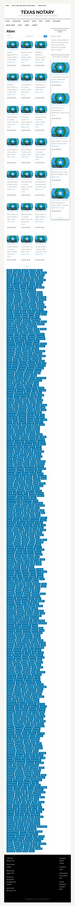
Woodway (10, 848)
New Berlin (18, 633)
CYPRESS (10, 393)
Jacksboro (26, 518)
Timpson (24, 797)
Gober (27, 461)
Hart (16, 483)
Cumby (35, 390)
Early (39, 412)
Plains (18, 672)
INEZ (24, 513)
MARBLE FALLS (29, 586)
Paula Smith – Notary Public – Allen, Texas (32, 244)
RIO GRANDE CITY (12, 704)
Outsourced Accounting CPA (63, 875)
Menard (18, 601)
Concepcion (28, 373)
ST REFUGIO (11, 770)
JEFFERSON (24, 520)
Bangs (40, 292)
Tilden (17, 797)
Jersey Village (34, 520)
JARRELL (43, 518)
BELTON (22, 304)
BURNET (17, 336)
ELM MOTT (39, 422)
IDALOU (9, 513)
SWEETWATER (11, 785)
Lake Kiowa (31, 549)
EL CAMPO (22, 419)
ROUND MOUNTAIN (19, 716)
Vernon (41, 809)
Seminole (10, 745)
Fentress (19, 434)
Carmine (43, 344)
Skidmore (19, 755)
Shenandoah (11, 750)
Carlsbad (36, 344)
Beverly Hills (41, 307)
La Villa (24, 544)
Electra (9, 422)
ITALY (38, 515)
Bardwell (10, 294)
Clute (9, 366)
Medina (31, 598)
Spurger (25, 767)
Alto (8, 275)
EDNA (9, 419)
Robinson (43, 706)
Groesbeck (10, 473)
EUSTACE (22, 427)
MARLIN (18, 589)
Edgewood (22, 417)
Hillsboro (40, 495)
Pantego (25, 660)
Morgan (9, 616)
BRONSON (16, 324)
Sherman (29, 750)
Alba (15, 272)
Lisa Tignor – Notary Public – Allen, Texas (46, 82)
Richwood (30, 701)
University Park (36, 804)
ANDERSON (18, 277)
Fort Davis (10, 442)
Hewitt (9, 493)
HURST (27, 510)
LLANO (18, 571)
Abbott (9, 270)
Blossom (10, 314)
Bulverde (10, 334)
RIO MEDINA (32, 704)
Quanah (24, 689)
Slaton (26, 755)
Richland (35, 699)
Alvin (26, 275)
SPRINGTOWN (11, 767)
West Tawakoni (42, 826)
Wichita (41, 836)
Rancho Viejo (31, 692)
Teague (9, 790)
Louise (26, 576)
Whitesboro (10, 836)
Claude (42, 361)
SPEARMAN (20, 763)
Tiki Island (10, 797)
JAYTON (16, 520)
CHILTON (42, 356)
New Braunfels (37, 633)
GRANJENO (41, 468)
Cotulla (9, 383)
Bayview (9, 299)
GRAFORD (41, 464)
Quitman (17, 692)
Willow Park (28, 839)
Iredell (27, 515)
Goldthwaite (41, 461)
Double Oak (23, 407)
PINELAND (27, 669)
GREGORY (38, 471)
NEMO (42, 630)
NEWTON (37, 638)
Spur (19, 767)
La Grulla (25, 542)
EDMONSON (40, 417)
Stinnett (37, 772)
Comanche (29, 370)
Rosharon (35, 714)
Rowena (9, 718)
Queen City (32, 689)
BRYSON (43, 329)
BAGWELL (10, 290)
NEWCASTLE (28, 638)
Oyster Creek (17, 655)
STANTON (10, 772)
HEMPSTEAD (11, 491)
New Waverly (11, 638)
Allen (38, 272)
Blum (25, 314)
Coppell (33, 375)
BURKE (32, 334)
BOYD (37, 317)
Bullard (37, 331)
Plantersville (40, 672)
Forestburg (24, 439)
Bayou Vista (33, 297)
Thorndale (10, 794)
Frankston (17, 444)
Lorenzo (40, 574)
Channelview (28, 353)
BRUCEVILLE (22, 329)
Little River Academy (13, 569)
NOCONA (25, 640)
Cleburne (23, 363)
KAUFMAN (33, 527)
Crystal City (21, 390)
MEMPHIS (10, 601)
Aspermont (15, 285)
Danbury (40, 395)
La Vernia (17, 544)
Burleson (10, 336)
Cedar (18, 348)
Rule (31, 718)
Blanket (16, 312)
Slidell (32, 755)
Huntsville (19, 510)
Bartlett (24, 294)
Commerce (19, 373)
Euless (15, 427)
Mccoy (43, 593)
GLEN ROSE (36, 459)
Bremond (10, 321)
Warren (31, 817)
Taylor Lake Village (40, 787)
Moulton (25, 618)
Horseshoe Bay (37, 503)
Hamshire (10, 481)
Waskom (10, 819)
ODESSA (10, 647)
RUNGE (9, 721)
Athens (32, 285)
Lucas (9, 579)
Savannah (39, 736)
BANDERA (33, 292)
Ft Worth (10, 449)
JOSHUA (18, 525)
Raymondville (37, 694)
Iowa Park (19, 515)
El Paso (36, 419)
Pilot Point (10, 669)
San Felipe (36, 728)
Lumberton (28, 579)
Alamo (9, 272)
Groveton (25, 473)
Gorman (33, 464)
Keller (9, 530)
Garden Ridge (29, 451)
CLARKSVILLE (33, 361)
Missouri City (11, 611)
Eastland (30, 415)
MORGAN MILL (18, 616)
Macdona (18, 581)
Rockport (32, 709)
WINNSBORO (25, 843)
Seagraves (19, 743)
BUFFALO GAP (28, 331)
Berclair (17, 307)
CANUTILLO (10, 344)
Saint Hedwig (18, 723)
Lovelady (32, 576)
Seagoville (10, 743)
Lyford (36, 579)
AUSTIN (23, 287)
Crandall (29, 383)
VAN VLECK (21, 809)
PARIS (39, 660)
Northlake (34, 642)
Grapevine (20, 471)
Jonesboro (30, 522)
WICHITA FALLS (12, 839)
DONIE (9, 407)
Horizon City (27, 503)
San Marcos (27, 731)
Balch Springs (31, 290)
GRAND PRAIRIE (28, 466)
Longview (26, 574)
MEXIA (18, 603)
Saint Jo (27, 723)
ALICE (32, 272)
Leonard (20, 562)
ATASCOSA (24, 285)
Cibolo (9, 361)
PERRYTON (10, 667)
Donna (15, 407)
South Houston (19, 760)
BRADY (19, 319)
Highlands (33, 495)
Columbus (21, 370)
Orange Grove (19, 652)
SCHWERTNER (34, 738)
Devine (39, 402)
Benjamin (10, 307)
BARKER (17, 294)
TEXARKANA (39, 790)
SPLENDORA (39, 763)
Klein (37, 537)
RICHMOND (21, 701)
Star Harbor (19, 772)
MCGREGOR (18, 596)
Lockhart (24, 571)
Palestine (17, 657)
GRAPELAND (11, 471)
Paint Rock (39, 655)
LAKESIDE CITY (28, 552)
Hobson (19, 498)
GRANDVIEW (11, 468)
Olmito (9, 650)
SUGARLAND (20, 777)
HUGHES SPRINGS (20, 508)
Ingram (38, 513)
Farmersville (30, 432)
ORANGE (10, 652)
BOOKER (17, 317)
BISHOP (34, 309)
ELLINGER (31, 422)
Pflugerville (26, 667)
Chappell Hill (37, 353)
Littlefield (24, 569)
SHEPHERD (20, 750)
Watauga (17, 819)
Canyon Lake (27, 344)
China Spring (27, 358)
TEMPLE (16, 790)
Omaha (31, 650)
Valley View (33, 807)
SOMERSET (25, 758)
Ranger (39, 692)
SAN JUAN (10, 731)
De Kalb (23, 397)
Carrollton (22, 346)
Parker (9, 662)
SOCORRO (17, 758)
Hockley (26, 498)
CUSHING (42, 390)
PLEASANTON (11, 674)
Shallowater (10, 748)
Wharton (23, 831)
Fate (37, 432)
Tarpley (9, 787)
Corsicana (19, 380)
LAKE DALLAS (11, 549)
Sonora (42, 758)
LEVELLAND (28, 562)
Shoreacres (10, 753)
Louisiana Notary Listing (62, 860)
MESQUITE (10, 603)
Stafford (19, 770)
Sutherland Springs (24, 782)
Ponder (37, 677)
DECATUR (10, 400)
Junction (36, 525)
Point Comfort (36, 674)
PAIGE (32, 655)
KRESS (18, 540)
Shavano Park (29, 748)
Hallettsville (10, 478)
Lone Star (18, 574)
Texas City (10, 792)
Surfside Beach (11, 782)
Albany (21, 272)
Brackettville (11, 319)
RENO (9, 699)
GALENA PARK (36, 449)
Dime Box (36, 405)
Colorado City (11, 370)
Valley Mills (24, 807)
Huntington (10, 510)
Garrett (16, 454)
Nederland (26, 630)
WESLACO (19, 824)
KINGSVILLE (39, 535)
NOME (40, 640)
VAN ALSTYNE (11, 809)
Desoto (26, 402)
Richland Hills (11, 701)
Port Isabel (36, 679)
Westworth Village (12, 831)
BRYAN (36, 329)
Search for (9, 35)
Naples (35, 628)
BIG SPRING (26, 309)
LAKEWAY (10, 554)
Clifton (38, 363)
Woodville (36, 846)
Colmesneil (39, 368)
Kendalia (35, 530)
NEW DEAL (19, 635)
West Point (32, 826)
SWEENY (35, 782)
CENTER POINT (39, 351)
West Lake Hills (11, 826)
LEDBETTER (34, 559)
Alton (13, 275)
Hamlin (43, 478)
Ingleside (30, 513)
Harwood (22, 483)
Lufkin (15, 579)
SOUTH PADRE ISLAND (33, 760)
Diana (9, 405)
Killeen (23, 535)
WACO (27, 814)
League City (10, 559)
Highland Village (22, 495)
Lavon (37, 557)
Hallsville (19, 478)
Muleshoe (10, 625)
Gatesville (37, 454)
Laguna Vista (19, 547)
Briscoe (43, 321)
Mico (29, 603)
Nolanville (33, 640)
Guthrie (29, 476)
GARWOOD (24, 454)
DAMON (33, 395)
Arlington (39, 282)
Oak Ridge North (20, 645)
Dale (33, 393)
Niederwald (10, 640)
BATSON (18, 297)
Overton (40, 652)
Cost (25, 380)
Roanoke (26, 706)
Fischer (32, 434)
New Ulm (37, 635)
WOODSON (28, 846)
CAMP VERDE (40, 339)
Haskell (29, 483)
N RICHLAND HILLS (13, 628)
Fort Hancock (19, 442)
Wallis (16, 817)
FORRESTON (40, 439)
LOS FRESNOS (11, 576)
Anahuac (10, 277)
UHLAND (16, 804)
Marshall (25, 589)
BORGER (24, 317)
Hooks (19, 503)
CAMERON (31, 339)
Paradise (32, 660)
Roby (17, 709)
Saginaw (9, 723)
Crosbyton (10, 388)
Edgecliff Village (12, 417)
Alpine (44, 272)
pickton (40, 667)
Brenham (18, 321)
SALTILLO (10, 726)
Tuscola (41, 802)
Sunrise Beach (18, 780)
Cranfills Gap (11, 385)
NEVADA (10, 633)
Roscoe (9, 714)
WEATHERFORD (12, 821)
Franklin (9, 444)
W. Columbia (19, 814)
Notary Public (12, 46)
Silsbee (29, 753)
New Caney (10, 635)
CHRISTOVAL (37, 358)
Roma (25, 711)
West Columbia (34, 824)
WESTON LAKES (31, 829)
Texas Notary (37, 12)
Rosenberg (17, 714)
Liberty (18, 564)
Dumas (43, 410)
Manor (44, 584)
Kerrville (9, 535)
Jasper (9, 520)
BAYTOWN (42, 297)
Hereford (38, 491)
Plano (33, 672)
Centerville (10, 353)
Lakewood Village (21, 554)
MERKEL (41, 601)
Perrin (38, 665)
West (26, 824)
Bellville (15, 304)
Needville (35, 630)
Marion (43, 586)
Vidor (17, 812)
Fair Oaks (10, 429)
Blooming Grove (41, 312)
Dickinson (22, 405)
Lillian (32, 564)
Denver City (18, 402)
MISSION (27, 608)
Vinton (32, 812)
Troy (24, 802)
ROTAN (9, 716)
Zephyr (32, 851)
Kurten (39, 540)
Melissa (38, 598)
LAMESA (30, 554)
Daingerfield (18, 393)
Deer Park (18, 400)
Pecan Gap (17, 665)
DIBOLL (15, 405)
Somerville (34, 758)
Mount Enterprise (12, 620)
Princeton (10, 687)
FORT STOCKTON (31, 442)
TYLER (9, 804)
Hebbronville (38, 486)
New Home (28, 635)
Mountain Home (22, 623)
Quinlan (40, 689)
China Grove (17, 358)
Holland (33, 498)
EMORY (35, 424)
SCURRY (27, 741)
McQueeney (35, 596)
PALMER (24, 657)
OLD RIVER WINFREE (37, 647)
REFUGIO (34, 696)
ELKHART (22, 422)
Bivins (41, 309)
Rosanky (41, 711)
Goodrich (26, 464)
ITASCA (9, 518)
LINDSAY (16, 567)
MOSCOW (18, 618)
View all (27, 266)
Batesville (10, 297)
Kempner (28, 530)
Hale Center (42, 476)
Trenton (21, 799)
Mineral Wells (18, 608)
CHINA (9, 358)
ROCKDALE (24, 709)
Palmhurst (33, 657)
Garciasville (19, 451)
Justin (43, 525)
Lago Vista (10, 547)
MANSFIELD (11, 586)
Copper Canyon (12, 378)
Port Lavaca (10, 682)
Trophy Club (11, 802)
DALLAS (9, 395)
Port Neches (20, 682)
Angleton (34, 277)
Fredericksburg (26, 444)
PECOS (25, 665)
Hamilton (36, 478)
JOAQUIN (43, 520)
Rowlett (16, 718)
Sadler (43, 721)
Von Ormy (10, 814)
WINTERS (34, 843)
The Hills (28, 792)
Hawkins (42, 483)
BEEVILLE (25, 302)
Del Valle (32, 400)
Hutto (42, 510)
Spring (9, 765)
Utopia (9, 807)
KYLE (44, 540)
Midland (35, 603)
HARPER (9, 483)
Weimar (30, 821)
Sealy (26, 743)
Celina (25, 351)
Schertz (15, 738)
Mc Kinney (19, 593)
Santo (19, 736)
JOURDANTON (27, 525)
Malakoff (22, 584)
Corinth (32, 378)
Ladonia (38, 544)
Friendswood (11, 446)
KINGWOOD (10, 537)
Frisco (26, 446)
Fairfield (28, 429)
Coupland (17, 383)
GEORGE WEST (11, 456)
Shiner (36, 750)
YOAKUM (38, 848)
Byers (24, 336)
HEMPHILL (35, 488)
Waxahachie (35, 819)
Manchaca (37, 584)
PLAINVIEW (25, 672)
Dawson (9, 397)
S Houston (22, 721)
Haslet (35, 483)
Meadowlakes (11, 598)
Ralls (23, 692)
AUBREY (9, 287)
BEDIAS (9, 302)
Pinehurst (18, 669)
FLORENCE (15, 437)
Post (17, 684)
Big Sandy (18, 309)
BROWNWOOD (11, 329)
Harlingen (37, 481)
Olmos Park (17, 650)
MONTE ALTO (11, 613)
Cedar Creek (26, 348)
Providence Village (40, 687)
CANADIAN (29, 341)
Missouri (34, 608)
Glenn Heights (11, 461)
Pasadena (16, 662)
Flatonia (39, 434)
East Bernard (11, 415)
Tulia (29, 802)
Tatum (24, 787)
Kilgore (17, 535)
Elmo (18, 424)
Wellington (10, 824)
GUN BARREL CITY (12, 476)
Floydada (42, 437)
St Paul (41, 767)
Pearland (31, 662)
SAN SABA (36, 731)
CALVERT (23, 339)
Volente (39, 812)
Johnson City (11, 522)
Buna (16, 334)
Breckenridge (36, 319)
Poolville (9, 679)
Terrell (31, 790)
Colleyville (22, 368)
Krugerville (25, 540)
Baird (23, 290)
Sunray (9, 780)
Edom (15, 419)
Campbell (10, 341)
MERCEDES (25, 601)
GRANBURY (18, 466)
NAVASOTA (10, 630)
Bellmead (39, 302)
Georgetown (22, 456)
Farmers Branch (19, 432)
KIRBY (18, 537)
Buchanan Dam (11, 331)
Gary (31, 454)
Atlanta (39, 285)
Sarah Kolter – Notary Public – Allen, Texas (46, 211)
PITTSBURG (10, 672)
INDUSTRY (17, 513)
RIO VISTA (41, 704)
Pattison (23, 662)
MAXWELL (36, 591)
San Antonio (29, 726)
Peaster (9, 665)
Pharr (34, 667)
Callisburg (15, 339)
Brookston (41, 324)
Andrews (26, 277)
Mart (32, 589)
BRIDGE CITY (27, 321)
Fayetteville (10, 434)
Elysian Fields (27, 424)
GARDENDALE (39, 451)
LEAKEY (19, 559)
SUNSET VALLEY (36, 780)
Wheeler (30, 831)
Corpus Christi (41, 378)
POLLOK (30, 677)
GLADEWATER (18, 459)
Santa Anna (32, 733)
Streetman (36, 775)
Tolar (42, 797)
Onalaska (37, 650)
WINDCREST (27, 841)
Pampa (19, 660)
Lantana (18, 557)
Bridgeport (36, 321)
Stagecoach (27, 770)
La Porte (9, 544)
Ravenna (28, 694)
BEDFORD (42, 299)
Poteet (23, 684)
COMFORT (10, 373)
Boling (44, 314)
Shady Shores (37, 745)
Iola (43, 513)
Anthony (23, 280)
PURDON (10, 689)
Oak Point (10, 645)
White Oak (39, 831)
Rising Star (10, 706)
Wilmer (9, 841)
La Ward (31, 544)
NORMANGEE (11, 642)
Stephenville (28, 772)
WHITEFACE (24, 834)
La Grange (17, 542)
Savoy (9, 738)
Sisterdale (42, 753)
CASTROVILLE (40, 346)
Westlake (10, 829)
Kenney (25, 532)
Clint (44, 363)
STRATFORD (19, 775)
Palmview (41, 657)
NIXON (18, 640)
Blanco (9, 312)
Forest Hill (16, 439)
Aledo (26, 272)
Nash (40, 628)
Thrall (25, 794)
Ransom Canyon (18, 694)
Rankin (9, 694)
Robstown (10, 709)
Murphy (35, 625)
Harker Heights (19, 481)
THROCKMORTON (34, 794)
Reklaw (41, 696)
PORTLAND (10, 684)
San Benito (10, 728)
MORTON (10, 618)
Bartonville (32, 294)
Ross (42, 714)
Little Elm (30, 567)
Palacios (9, 657)
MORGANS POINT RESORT (33, 616)
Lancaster (10, 557)
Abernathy (17, 270)
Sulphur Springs (31, 777)
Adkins (40, 270)
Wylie (26, 848)
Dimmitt (43, 405)
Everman (30, 427)
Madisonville (26, 581)
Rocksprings (41, 709)
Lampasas (39, 554)
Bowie (31, 317)
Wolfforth (10, 846)
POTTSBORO (31, 684)
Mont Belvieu (39, 611)
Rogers (19, 711)
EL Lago (30, 419)
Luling (21, 579)
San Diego (19, 728)
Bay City (25, 297)
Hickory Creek (18, 493)
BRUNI (30, 329)
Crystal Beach (11, 390)
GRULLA (32, 473)
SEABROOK (35, 741)
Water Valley (26, 819)
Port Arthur (27, 679)
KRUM (32, 540)
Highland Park (11, 495)
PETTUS (18, 667)
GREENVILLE (29, 471)
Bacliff (41, 287)
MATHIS (18, 591)
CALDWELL (40, 336)
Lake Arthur (29, 547)
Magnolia (35, 581)
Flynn (9, 439)
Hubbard (24, 505)
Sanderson (10, 733)
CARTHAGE (30, 346)
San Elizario (27, 728)
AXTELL (30, 287)
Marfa (37, 586)
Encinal (42, 424)
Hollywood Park (26, 500)
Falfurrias (10, 432)
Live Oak (32, 569)
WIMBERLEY (17, 841)
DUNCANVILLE (11, 412)
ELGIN (15, 422)
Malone (29, 584)
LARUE (31, 557)
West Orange (22, 826)
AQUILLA (30, 280)
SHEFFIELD (38, 748)
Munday (18, 625)
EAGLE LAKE (22, 412)
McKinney (27, 596)
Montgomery (21, 613)
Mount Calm (34, 618)
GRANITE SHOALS (30, 468)
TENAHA (24, 790)
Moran (42, 613)
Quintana (10, 692)
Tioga (30, 797)
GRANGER (20, 468)
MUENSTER (42, 623)
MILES (26, 606)
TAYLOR (30, 787)
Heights (21, 488)
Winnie (17, 843)
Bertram (33, 307)
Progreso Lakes (19, 687)
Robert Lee (35, 706)
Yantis (32, 848)
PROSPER (29, 687)
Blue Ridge (18, 314)
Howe (17, 505)
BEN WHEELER (31, 304)
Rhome (15, 699)
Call (8, 339)
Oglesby (26, 647)
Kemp (21, 530)
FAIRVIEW (36, 429)
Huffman (10, 508)
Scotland (10, 741)
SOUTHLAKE (11, 763)
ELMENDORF (11, 424)
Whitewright (20, 836)
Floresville (24, 437)
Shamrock (20, 748)
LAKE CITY (38, 547)
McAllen (27, 593)
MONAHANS (29, 611)
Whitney (28, 836)
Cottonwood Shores (35, 380)
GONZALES (17, 464)
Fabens (37, 427)
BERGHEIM (25, 307)
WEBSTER (22, 821)
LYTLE (42, 579)
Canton (36, 341)
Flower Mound (33, 437)
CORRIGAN (10, 380)
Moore (36, 613)
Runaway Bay (38, 718)
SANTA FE (41, 733)
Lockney (32, 571)
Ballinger (24, 292)
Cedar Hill (35, 348)
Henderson (20, 491)
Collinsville (30, 368)
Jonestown (39, 522)
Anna (41, 277)
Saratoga (26, 736)
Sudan (43, 775)
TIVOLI (37, 797)
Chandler (19, 353)
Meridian (34, 601)
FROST (39, 446)
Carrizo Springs (11, 346)
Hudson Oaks (40, 505)
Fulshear (17, 449)
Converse (10, 375)
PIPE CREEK (35, 669)
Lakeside (19, 552)
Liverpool (39, 569)
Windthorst (37, 841)
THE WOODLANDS (39, 792)
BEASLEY (26, 299)
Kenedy (43, 530)
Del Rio (26, 400)
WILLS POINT (38, 839)
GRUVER (40, 473)
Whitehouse (33, 834)
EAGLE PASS (32, 412)
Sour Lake (10, 760)
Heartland (24, 486)
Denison (39, 400)
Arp (8, 285)
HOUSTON (10, 505)
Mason (37, 589)
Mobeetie (20, 611)
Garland (9, 454)
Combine (37, 370)
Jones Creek (21, 522)
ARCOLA (25, 282)
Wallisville (24, 817)
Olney (24, 650)
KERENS (32, 532)
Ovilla (9, 655)
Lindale (38, 564)
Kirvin (31, 537)
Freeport (36, 444)
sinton (35, 753)
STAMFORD (36, 770)
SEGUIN (32, 743)
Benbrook (41, 304)
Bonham (9, 317)
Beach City (18, 299)
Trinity (36, 799)
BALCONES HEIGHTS (13, 292)
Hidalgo (32, 493)
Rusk (15, 721)
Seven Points (19, 745)
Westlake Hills (19, 829)
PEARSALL (39, 662)
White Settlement (12, 834)
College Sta (41, 366)
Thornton (18, 794)
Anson (16, 280)
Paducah (25, 655)
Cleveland (31, 363)
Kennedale (18, 532)
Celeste (18, 351)
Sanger (24, 733)
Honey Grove (11, 503)
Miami (24, 603)
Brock (9, 324)
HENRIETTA (29, 491)
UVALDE (16, 807)
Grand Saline (39, 466)
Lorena (33, 574)
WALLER (9, 817)
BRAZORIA (26, 319)
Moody (30, 613)
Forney (32, 439)
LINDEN (9, 567)
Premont (40, 684)
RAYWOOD (10, 696)
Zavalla (25, 851)
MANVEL (19, 586)
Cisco (15, 361)
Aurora (17, 287)
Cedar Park (10, 351)
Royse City (24, 718)
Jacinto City (17, 518)
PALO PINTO (11, 660)
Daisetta (27, 393)
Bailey (17, 290)
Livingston (10, 571)
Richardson (28, 699)
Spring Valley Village (32, 765)
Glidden (20, 461)
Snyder (9, 758)
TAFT (20, 785)
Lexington (10, 564)
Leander (26, 559)
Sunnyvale (41, 777)
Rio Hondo (23, 704)
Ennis (9, 427)
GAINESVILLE (26, 449)
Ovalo (34, 652)
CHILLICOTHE (33, 356)
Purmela (17, 689)
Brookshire (32, 324)
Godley (33, 461)
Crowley (40, 388)
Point (19, 674)
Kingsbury (31, 535)
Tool (16, 799)
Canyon (19, 344)
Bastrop (39, 294)
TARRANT (17, 787)
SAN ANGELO (19, 726)
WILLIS (21, 839)
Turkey (35, 802)
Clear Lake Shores (12, 363)
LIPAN (23, 567)
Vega (29, 809)
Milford (32, 606)
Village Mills (24, 812)
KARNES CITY (18, 527)
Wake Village (35, 814)
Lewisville (37, 562)
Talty (38, 785)
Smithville (39, 755)
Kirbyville (25, 537)
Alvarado (20, 275)
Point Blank (26, 674)
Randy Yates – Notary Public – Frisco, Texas (63, 138)
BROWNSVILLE (31, 326)
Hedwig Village (11, 488)
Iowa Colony (11, 515)
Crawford (19, 385)
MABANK (10, 581)
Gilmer (9, 459)
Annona (9, 280)
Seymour (28, 745)
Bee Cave (17, 302)
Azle (36, 287)
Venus (35, 809)
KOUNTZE (10, 540)
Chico (17, 356)
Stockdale (10, 775)
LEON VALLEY (11, 562)
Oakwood (30, 645)
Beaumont (34, 299)
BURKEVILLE (40, 334)
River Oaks (19, 706)
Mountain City (11, 623)
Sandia (18, 733)
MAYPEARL (10, 593)
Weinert (36, 821)
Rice (21, 699)
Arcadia (9, 282)
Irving (32, 515)
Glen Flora (28, 459)
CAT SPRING (11, 348)
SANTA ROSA (11, 736)
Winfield (9, 843)
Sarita (32, 736)
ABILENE (25, 270)
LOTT (19, 576)
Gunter (23, 476)
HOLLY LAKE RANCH (13, 500)
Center (31, 351)
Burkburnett (24, 334)
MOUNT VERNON (39, 620)
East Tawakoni (21, 415)
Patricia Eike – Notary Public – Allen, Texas (18, 211)
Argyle (32, 282)
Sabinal (30, 721)
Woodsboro (18, 846)
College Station (12, 368)
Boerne (31, 314)
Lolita (44, 571)
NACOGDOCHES (26, 628)
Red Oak (18, 696)
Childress (24, 356)
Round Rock (31, 716)
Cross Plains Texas (30, 388)
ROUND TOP (40, 716)
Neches (19, 630)
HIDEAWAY (39, 493)
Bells (8, 304)
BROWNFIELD (11, 326)
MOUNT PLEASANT (26, 620)
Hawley (9, 486)
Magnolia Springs (12, 584)
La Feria (9, 542)
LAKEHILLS (10, 552)
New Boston (27, 633)
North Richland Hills (23, 642)
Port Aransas (18, 679)
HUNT (37, 508)
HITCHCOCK (11, 498)
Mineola (9, 608)
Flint (8, 437)
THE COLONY (20, 792)
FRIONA (19, 446)
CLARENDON (23, 361)
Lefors (42, 559)
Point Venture (11, 677)
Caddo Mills (31, 336)
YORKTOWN (11, 851)
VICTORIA (10, 812)
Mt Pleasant (33, 623)
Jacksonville (35, 518)
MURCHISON (26, 625)
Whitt (35, 836)
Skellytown (10, 755)
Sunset (27, 780)
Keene (41, 527)
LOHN (39, 571)
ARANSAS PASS (40, 280)
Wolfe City (42, 843)
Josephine (10, 525)
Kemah (15, 530)
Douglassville (40, 407)
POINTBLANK (22, 677)
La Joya (32, 542)
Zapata (19, 851)
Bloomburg (31, 312)
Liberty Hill (25, 564)
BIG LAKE (10, 309)
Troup (18, 802)
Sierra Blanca (20, 753)
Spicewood (30, 763)
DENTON (10, 402)
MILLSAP (39, 606)
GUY (35, 476)
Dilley (29, 405)
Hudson (31, 505)
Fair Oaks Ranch (19, 429)
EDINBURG (31, 417)
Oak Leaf (42, 642)
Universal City (25, 804)
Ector (36, 415)
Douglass (31, 407)
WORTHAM (19, 848)
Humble (30, 508)
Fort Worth (41, 442)
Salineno (40, 723)
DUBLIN (36, 410)
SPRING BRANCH (19, 765)
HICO (25, 493)
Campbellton (19, 341)
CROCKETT (28, 385)
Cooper (27, 375)
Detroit (33, 402)
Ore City (27, 652)
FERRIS (26, 434)
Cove (23, 383)
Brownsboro (21, 326)
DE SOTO (38, 397)
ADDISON (32, 270)
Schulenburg (24, 738)
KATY (26, 527)
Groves (18, 473)
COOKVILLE (18, 375)
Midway (19, 606)
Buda (20, 331)
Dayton (16, 397)
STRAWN (28, 775)
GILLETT (39, 456)
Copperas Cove (23, 378)
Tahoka (26, 785)
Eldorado (43, 419)
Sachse (36, 721)
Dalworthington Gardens (22, 395)
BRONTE (24, 324)
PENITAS (31, 665)
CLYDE (15, 366)
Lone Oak (10, 574)
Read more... (11, 62)
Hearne (16, 486)
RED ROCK (26, 696)
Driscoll (30, 410)
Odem (43, 645)
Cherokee (10, 356)
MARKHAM (10, 589)
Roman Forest (33, 711)
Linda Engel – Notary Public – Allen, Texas (18, 146)
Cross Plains (19, 388)
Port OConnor (30, 682)
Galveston (10, 451)
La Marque (39, 542)
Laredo (24, 557)
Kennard (9, 532)
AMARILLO (41, 275)
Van (40, 807)
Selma (39, 743)
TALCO (33, 785)
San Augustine (39, 726)
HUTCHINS (34, 510)
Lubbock (40, 576)
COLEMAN (32, 366)
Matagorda (10, 591)
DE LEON (30, 397)
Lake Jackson (22, 549)
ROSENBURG (27, 714)
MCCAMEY (35, 593)
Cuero (29, 390)
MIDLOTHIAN (11, 606)
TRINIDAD (29, 799)
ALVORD (32, 275)
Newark (19, 638)
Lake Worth (40, 549)
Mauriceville (26, 591)
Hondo (35, 500)
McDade (9, 596)
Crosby (36, 385)
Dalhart (39, 393)
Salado (34, 723)
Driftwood (10, 410)
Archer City (17, 282)
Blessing (23, 312)
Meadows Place (22, 598)
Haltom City (27, 478)
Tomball (9, 799)
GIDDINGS (31, 456)
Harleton (29, 481)
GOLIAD (9, 464)
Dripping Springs (20, 410)
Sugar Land (10, 777)
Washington (39, 817)
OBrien (37, 645)
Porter (38, 682)
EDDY (42, 415)
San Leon (18, 731)
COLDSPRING (23, 366)
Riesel (36, 701)
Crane (36, 383)
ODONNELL (18, 647)
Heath (30, 486)
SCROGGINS (18, 741)
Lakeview (38, 552)
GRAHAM (10, 466)
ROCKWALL (10, 711)
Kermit (39, 532)
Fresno (43, 444)
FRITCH (32, 446)
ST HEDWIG (33, 767)
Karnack (9, 527)
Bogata (38, 314)
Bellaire (32, 302)
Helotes (27, 488)
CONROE (37, 373)
